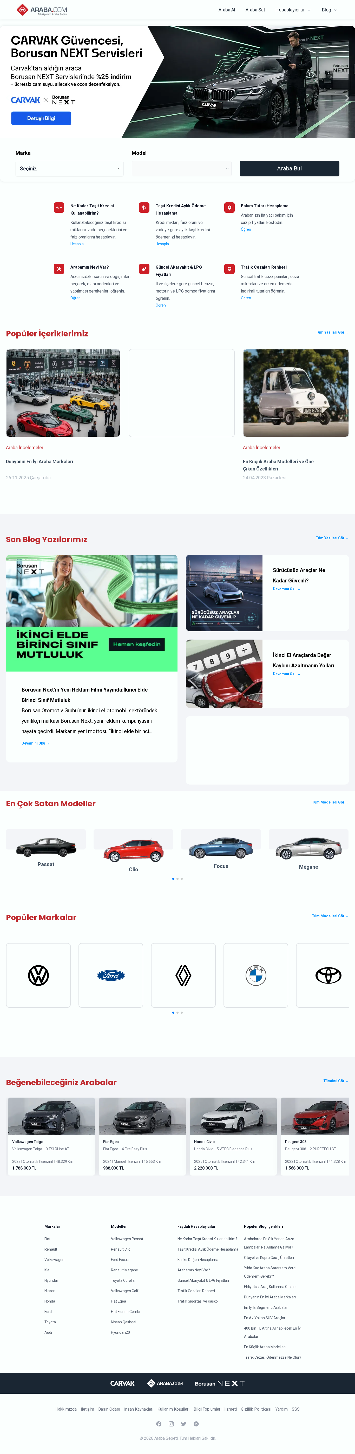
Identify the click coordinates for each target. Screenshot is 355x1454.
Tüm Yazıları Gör (332, 332)
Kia (46, 1270)
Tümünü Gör (336, 1081)
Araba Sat (255, 9)
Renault (50, 1249)
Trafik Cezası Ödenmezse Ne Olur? (272, 1357)
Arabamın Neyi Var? (194, 1270)
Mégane (308, 867)
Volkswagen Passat (127, 1239)
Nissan (49, 1291)
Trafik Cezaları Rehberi (196, 1291)
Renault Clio (120, 1249)
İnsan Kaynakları (138, 1409)
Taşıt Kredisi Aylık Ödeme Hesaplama (208, 1249)
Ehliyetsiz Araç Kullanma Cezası (270, 1287)
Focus (221, 866)
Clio (133, 869)
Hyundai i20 (120, 1332)
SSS (296, 1409)
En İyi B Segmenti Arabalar (266, 1307)
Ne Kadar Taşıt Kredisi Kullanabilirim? (207, 1239)
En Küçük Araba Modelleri (265, 1347)
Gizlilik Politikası (256, 1409)
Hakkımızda (66, 1409)
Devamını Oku (36, 743)
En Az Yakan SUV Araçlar (264, 1318)
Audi (48, 1332)
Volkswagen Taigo (27, 1142)
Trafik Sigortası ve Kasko (198, 1301)
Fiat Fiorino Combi (125, 1312)
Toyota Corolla (123, 1280)
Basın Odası (109, 1409)
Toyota (50, 1322)
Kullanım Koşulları (173, 1409)
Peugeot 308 (295, 1142)
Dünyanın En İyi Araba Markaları (270, 1297)
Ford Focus (120, 1260)
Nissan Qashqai (123, 1322)
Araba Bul (289, 168)
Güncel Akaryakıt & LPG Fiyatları (203, 1280)
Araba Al (227, 9)
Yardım (281, 1409)
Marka (23, 153)
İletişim (87, 1409)
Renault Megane (124, 1270)
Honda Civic (204, 1142)
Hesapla (77, 244)
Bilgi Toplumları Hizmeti (215, 1409)
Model (139, 153)
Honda (49, 1301)
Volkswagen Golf (125, 1291)
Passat (46, 864)
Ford (48, 1312)
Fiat (47, 1239)
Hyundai (51, 1280)
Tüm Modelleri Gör (330, 802)
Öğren (246, 229)
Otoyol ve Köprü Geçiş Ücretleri (269, 1258)
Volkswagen (54, 1260)
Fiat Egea (111, 1142)
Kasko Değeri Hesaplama (198, 1260)
